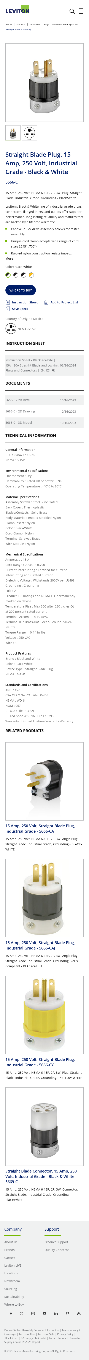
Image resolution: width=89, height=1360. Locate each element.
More (9, 258)
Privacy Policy (65, 1334)
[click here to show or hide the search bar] (72, 11)
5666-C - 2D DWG (17, 400)
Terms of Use (27, 1334)
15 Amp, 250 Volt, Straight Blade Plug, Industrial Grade (40, 828)
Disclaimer (11, 1338)
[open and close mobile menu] (81, 11)
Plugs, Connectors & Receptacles (61, 24)
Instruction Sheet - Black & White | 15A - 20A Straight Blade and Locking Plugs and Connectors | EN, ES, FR (32, 365)
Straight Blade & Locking (18, 29)
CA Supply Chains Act (33, 1338)
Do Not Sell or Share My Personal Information (31, 1330)
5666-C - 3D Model (18, 422)
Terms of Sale (46, 1334)
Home (9, 24)
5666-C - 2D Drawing (20, 411)
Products (20, 24)
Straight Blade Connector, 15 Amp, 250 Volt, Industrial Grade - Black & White (41, 1176)
